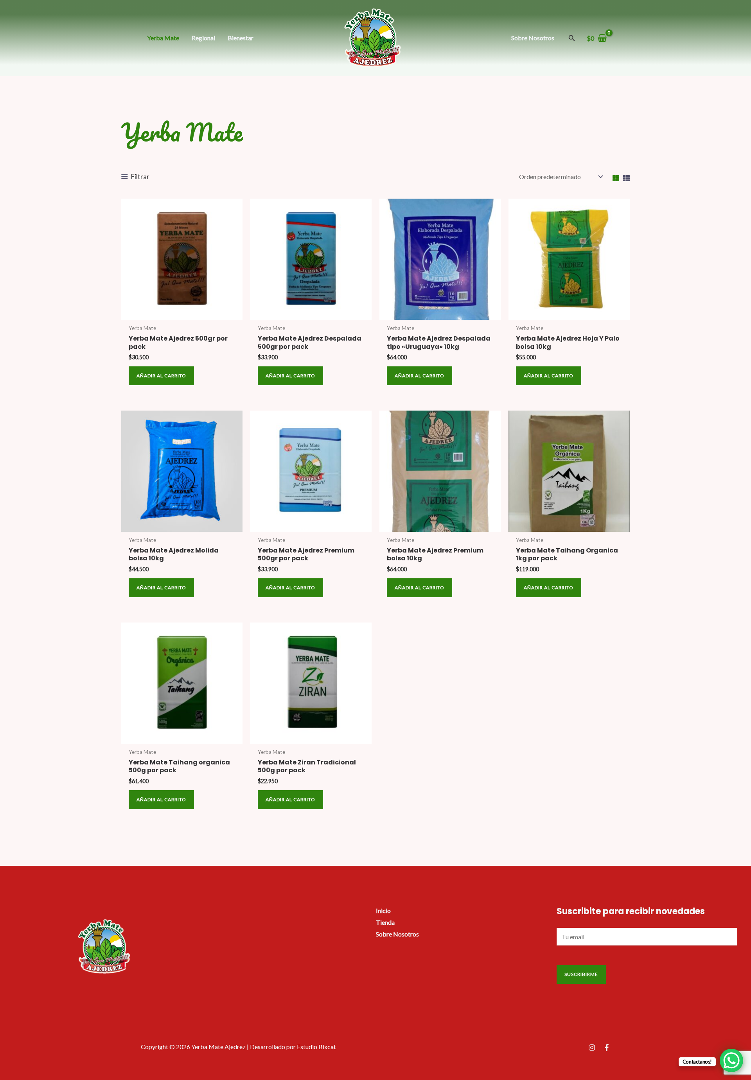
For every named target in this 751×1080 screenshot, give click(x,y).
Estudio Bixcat (316, 1046)
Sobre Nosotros (397, 934)
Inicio (383, 910)
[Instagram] (591, 1047)
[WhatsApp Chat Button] (731, 1060)
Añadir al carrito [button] (161, 376)
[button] (571, 38)
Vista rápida (182, 313)
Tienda (385, 922)
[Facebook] (606, 1047)
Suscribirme (581, 974)
